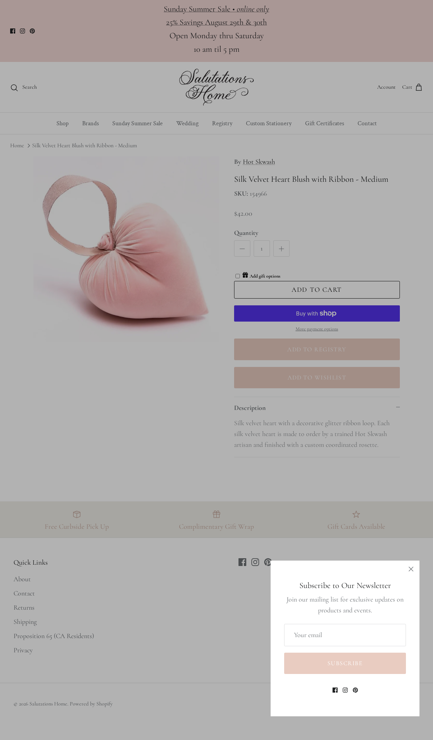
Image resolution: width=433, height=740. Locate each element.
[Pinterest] (355, 690)
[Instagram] (345, 690)
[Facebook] (335, 690)
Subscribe (345, 663)
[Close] (411, 569)
